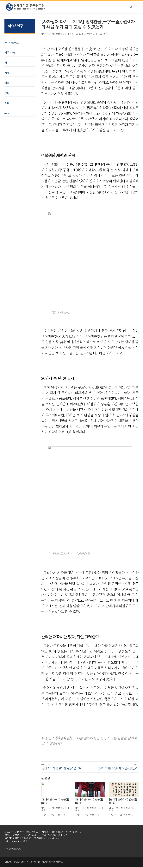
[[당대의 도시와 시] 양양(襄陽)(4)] (56, 789)
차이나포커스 (11, 43)
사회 (6, 93)
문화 (105, 34)
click (75, 738)
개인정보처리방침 (12, 849)
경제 (6, 73)
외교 (6, 83)
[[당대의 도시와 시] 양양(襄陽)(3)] (90, 789)
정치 (6, 63)
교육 (6, 113)
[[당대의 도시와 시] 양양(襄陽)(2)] (124, 789)
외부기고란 (10, 52)
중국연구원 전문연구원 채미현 (59, 34)
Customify (57, 862)
